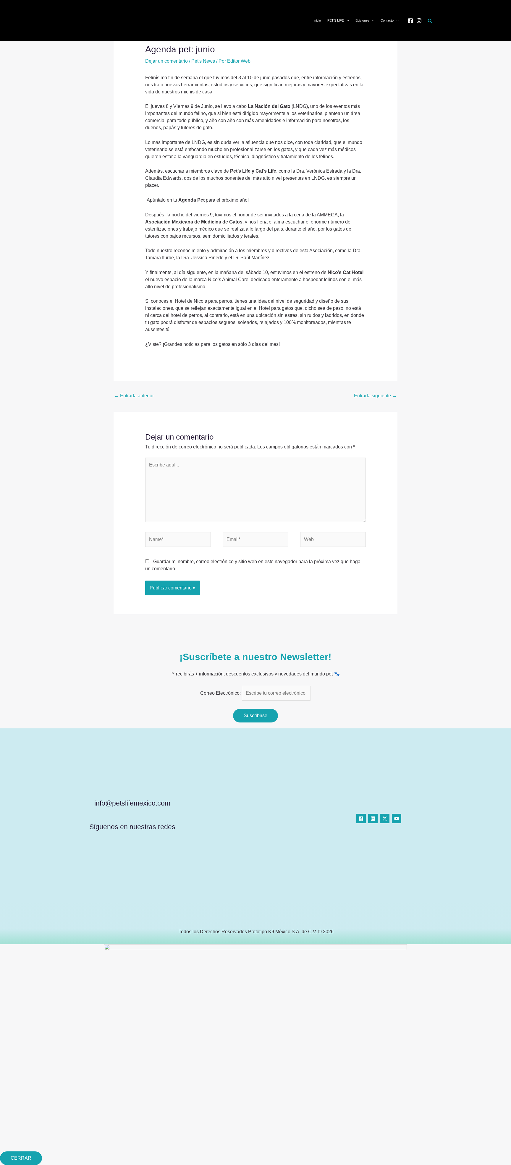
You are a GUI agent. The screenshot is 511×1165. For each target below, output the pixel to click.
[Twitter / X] (384, 818)
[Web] (333, 540)
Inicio (317, 20)
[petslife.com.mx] (91, 19)
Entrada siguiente (375, 395)
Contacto (387, 20)
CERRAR (21, 1158)
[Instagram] (419, 20)
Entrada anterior (134, 395)
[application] (346, 20)
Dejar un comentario (166, 61)
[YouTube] (396, 818)
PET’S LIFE (335, 20)
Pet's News (203, 61)
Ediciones (362, 20)
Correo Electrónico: (221, 693)
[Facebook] (410, 20)
